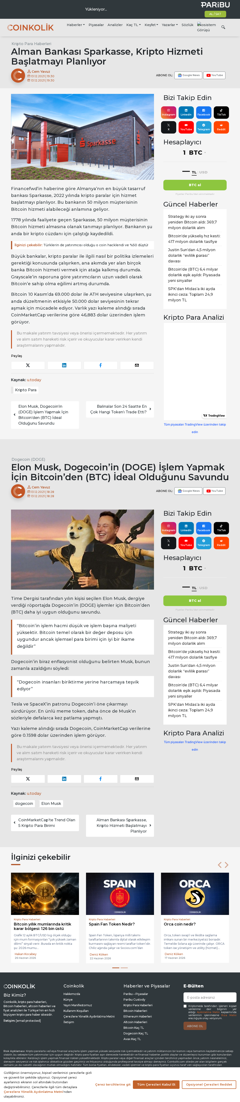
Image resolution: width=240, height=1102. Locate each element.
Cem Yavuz (40, 71)
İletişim (69, 1022)
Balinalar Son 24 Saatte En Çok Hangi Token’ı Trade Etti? (118, 409)
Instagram (168, 114)
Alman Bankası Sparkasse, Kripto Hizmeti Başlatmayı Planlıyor (122, 825)
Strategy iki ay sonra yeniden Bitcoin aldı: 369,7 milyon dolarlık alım (192, 222)
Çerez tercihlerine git (113, 1084)
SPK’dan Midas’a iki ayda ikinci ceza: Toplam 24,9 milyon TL (191, 294)
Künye (68, 999)
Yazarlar (168, 25)
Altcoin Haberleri (135, 1022)
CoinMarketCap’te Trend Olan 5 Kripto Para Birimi (46, 823)
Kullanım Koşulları (76, 1011)
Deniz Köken (24, 954)
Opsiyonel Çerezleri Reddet (209, 1084)
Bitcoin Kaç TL (134, 1027)
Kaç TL (132, 25)
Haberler (74, 25)
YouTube (186, 129)
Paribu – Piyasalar (136, 994)
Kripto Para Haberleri (31, 44)
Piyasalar (96, 25)
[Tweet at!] (28, 365)
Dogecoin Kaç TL (136, 1033)
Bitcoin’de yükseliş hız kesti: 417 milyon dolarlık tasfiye (194, 239)
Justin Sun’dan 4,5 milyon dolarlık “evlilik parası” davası (191, 255)
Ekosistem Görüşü (206, 27)
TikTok (221, 114)
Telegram (203, 129)
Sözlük (187, 25)
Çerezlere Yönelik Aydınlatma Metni (89, 1016)
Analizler (115, 25)
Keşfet (150, 25)
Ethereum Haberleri (138, 1016)
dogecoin (24, 803)
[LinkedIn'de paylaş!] (64, 365)
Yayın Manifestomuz (78, 1005)
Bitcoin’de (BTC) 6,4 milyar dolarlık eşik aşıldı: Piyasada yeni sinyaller (194, 275)
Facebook (204, 114)
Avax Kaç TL (132, 1039)
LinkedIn (186, 114)
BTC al (195, 185)
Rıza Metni (228, 1015)
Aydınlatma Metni (208, 1012)
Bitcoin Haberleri (135, 1011)
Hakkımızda (72, 994)
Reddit (221, 129)
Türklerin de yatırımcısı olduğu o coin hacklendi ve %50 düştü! (81, 245)
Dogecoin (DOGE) (28, 459)
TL (194, 172)
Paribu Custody (134, 999)
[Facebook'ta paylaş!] (100, 365)
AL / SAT (215, 14)
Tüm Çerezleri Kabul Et (156, 1084)
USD (203, 172)
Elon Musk (51, 803)
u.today (34, 380)
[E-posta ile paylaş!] (137, 365)
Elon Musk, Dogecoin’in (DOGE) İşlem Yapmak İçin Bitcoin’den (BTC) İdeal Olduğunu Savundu (43, 415)
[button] (219, 865)
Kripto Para (26, 390)
